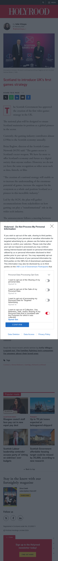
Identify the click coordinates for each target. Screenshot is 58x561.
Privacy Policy (44, 334)
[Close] (52, 227)
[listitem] (29, 274)
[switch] (47, 280)
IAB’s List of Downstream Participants (32, 267)
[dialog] (29, 280)
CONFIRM (17, 325)
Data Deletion (14, 334)
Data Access (29, 334)
